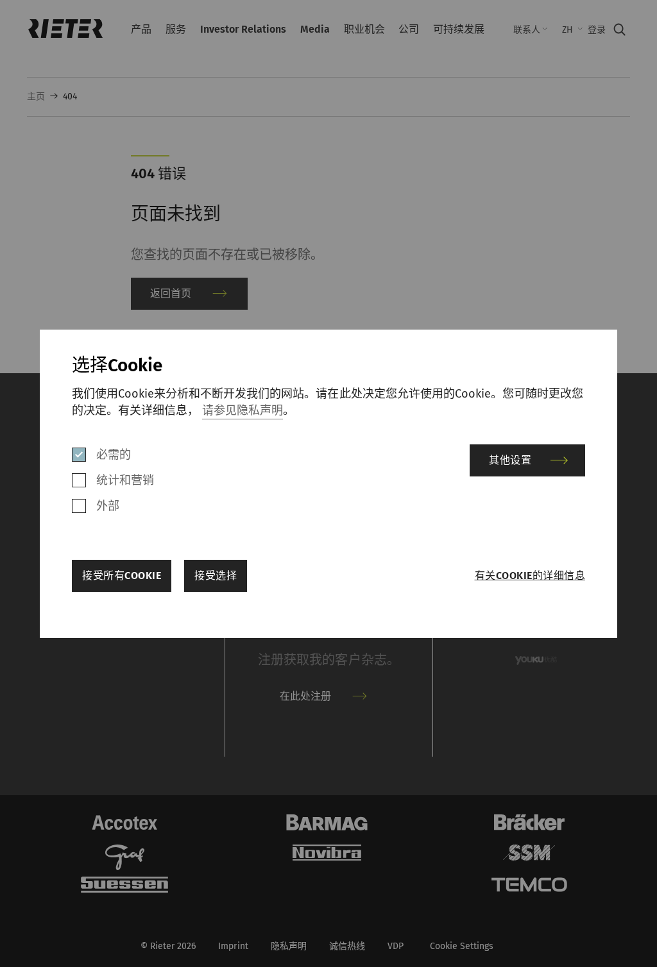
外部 (107, 506)
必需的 (113, 455)
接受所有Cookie (121, 575)
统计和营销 (125, 480)
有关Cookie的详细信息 (530, 575)
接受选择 (215, 575)
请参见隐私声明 (242, 410)
